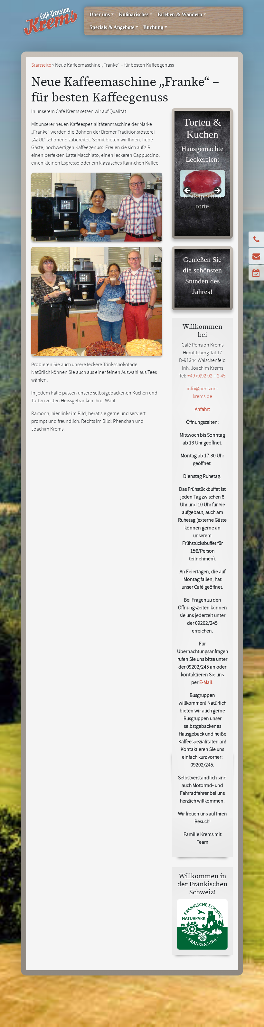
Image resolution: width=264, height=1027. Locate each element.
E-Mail (205, 683)
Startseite (41, 66)
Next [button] (217, 191)
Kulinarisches (133, 14)
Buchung (153, 27)
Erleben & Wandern (179, 14)
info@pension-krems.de (202, 393)
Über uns (100, 14)
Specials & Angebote (112, 27)
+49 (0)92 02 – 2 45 (206, 376)
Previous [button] (188, 191)
